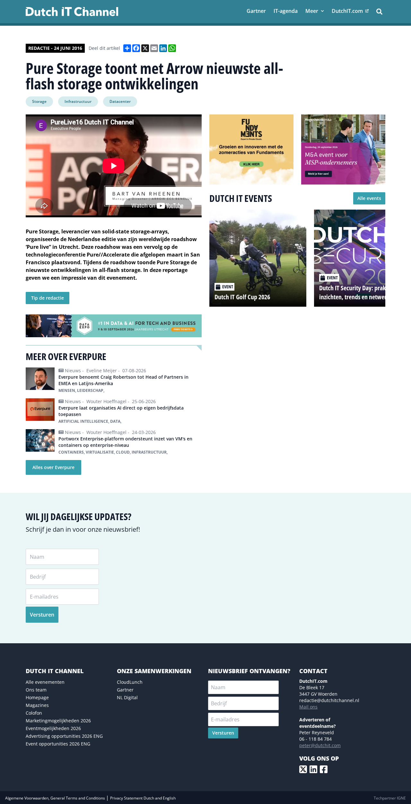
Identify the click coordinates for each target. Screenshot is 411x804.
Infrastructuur (78, 101)
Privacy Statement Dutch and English (143, 798)
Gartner (125, 690)
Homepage (37, 697)
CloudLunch (130, 682)
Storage (39, 101)
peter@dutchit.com (320, 745)
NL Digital (127, 697)
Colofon (34, 713)
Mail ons (308, 707)
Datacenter (120, 101)
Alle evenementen (45, 682)
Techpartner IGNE (390, 798)
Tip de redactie (47, 298)
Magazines (37, 705)
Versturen (42, 614)
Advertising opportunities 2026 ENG (64, 736)
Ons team (36, 690)
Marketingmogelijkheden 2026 (58, 721)
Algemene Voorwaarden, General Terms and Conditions (55, 798)
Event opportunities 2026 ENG (58, 744)
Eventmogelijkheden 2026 (53, 728)
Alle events (369, 198)
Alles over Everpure (53, 467)
